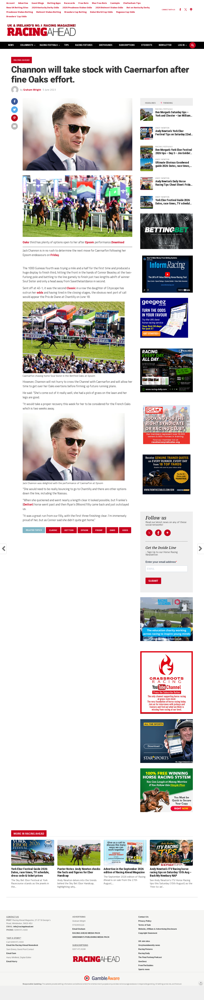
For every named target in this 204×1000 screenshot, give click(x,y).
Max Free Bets (99, 3)
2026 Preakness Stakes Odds (77, 7)
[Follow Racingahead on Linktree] (191, 9)
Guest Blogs (38, 3)
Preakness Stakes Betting (19, 12)
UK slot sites (144, 941)
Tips (66, 45)
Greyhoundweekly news (149, 945)
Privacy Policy (144, 921)
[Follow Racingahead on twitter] (185, 9)
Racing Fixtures (83, 45)
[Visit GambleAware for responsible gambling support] (106, 978)
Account (10, 3)
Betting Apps (54, 3)
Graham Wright (32, 90)
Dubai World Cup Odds (101, 12)
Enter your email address (161, 562)
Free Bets (83, 3)
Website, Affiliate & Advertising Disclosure (157, 929)
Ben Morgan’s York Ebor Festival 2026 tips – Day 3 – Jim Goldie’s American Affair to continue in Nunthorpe (173, 151)
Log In (181, 45)
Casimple (115, 3)
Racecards (69, 3)
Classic (71, 288)
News (11, 45)
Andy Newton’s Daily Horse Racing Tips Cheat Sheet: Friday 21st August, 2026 (173, 183)
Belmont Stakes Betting (48, 12)
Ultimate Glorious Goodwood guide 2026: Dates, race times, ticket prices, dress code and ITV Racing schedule (172, 164)
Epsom (89, 242)
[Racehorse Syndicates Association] (166, 425)
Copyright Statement (147, 933)
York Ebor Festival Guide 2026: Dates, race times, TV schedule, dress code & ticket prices (173, 202)
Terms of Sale (144, 925)
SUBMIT (153, 581)
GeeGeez (142, 961)
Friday (55, 255)
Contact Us (143, 917)
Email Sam (11, 953)
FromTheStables (145, 965)
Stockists (146, 45)
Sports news (144, 969)
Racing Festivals (49, 45)
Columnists (26, 45)
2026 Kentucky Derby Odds (45, 7)
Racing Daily (144, 953)
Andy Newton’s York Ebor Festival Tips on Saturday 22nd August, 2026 (173, 132)
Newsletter (165, 45)
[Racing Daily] (166, 370)
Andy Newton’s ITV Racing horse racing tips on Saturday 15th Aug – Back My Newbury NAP (170, 872)
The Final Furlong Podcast (150, 957)
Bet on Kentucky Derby (138, 7)
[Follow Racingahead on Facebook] (180, 9)
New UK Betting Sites (17, 7)
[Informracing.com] (166, 292)
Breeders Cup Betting (75, 12)
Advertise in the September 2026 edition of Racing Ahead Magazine (124, 870)
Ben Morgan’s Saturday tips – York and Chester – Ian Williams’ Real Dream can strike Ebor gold (173, 114)
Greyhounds (105, 45)
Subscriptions (127, 45)
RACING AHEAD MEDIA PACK (86, 933)
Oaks (26, 242)
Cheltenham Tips (132, 3)
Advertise (23, 3)
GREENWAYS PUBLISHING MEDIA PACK (90, 937)
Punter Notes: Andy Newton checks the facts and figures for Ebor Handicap (78, 872)
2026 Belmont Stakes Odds (109, 7)
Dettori (28, 504)
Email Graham (78, 929)
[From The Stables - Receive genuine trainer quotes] (166, 474)
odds (40, 292)
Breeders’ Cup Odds (16, 16)
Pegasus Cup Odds (125, 12)
